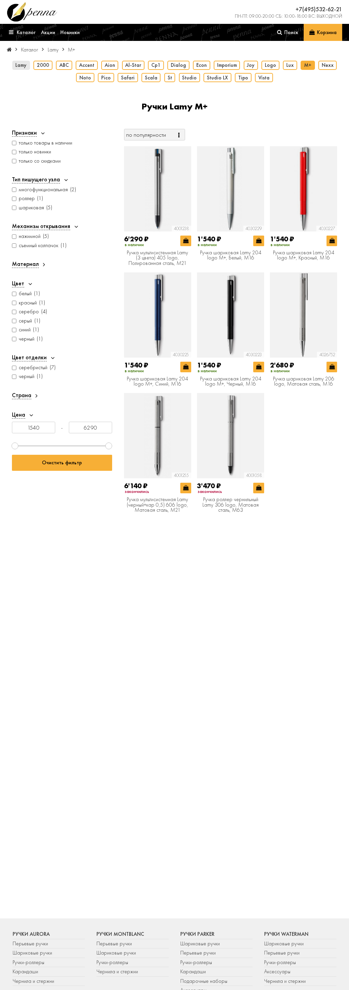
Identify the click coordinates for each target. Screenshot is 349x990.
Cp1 (156, 65)
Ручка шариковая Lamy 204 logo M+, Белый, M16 (230, 255)
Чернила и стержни (33, 981)
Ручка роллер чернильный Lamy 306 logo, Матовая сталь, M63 (230, 505)
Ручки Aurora (31, 934)
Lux (290, 65)
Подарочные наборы (203, 981)
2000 (43, 65)
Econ (201, 65)
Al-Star (133, 65)
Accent (86, 65)
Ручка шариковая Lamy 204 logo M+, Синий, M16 (157, 381)
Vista (264, 77)
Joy (251, 65)
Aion (110, 65)
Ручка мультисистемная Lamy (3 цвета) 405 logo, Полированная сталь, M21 (157, 258)
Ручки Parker (197, 934)
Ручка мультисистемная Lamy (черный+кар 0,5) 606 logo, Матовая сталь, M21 (157, 505)
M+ (308, 65)
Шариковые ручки (32, 952)
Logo (270, 65)
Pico (106, 77)
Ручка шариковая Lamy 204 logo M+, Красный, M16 (303, 255)
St (170, 77)
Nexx (328, 65)
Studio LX (217, 77)
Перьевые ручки (30, 943)
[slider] (15, 445)
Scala (151, 77)
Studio (189, 77)
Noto (85, 77)
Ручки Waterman (286, 934)
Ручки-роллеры (28, 962)
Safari (128, 77)
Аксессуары (277, 971)
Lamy (21, 65)
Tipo (243, 77)
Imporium (227, 65)
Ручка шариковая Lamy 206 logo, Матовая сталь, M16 (303, 381)
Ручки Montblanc (120, 934)
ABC (64, 65)
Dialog (178, 65)
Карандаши (25, 971)
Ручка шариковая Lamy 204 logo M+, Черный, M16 (230, 381)
